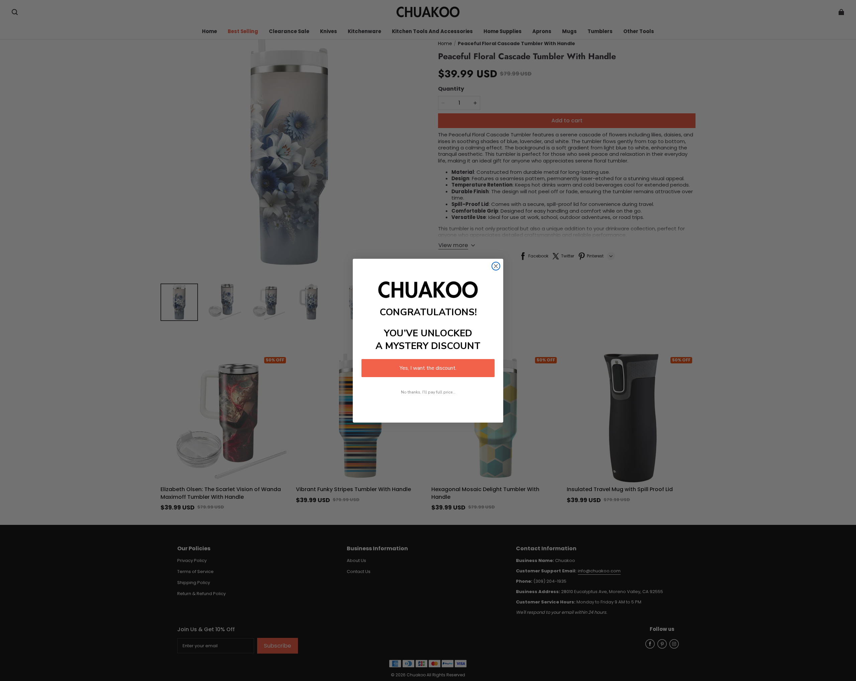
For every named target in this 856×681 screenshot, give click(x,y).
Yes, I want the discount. (428, 368)
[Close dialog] (496, 266)
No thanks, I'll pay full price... (428, 392)
